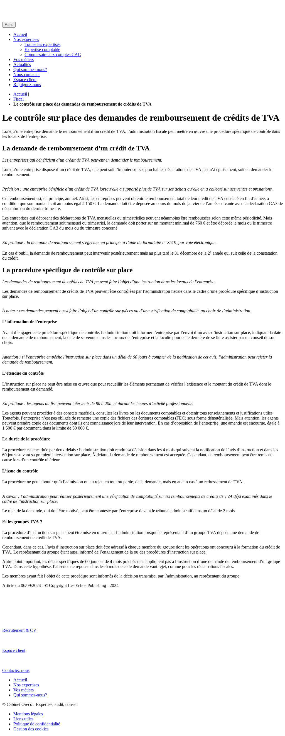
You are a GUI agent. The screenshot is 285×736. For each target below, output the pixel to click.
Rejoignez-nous (27, 84)
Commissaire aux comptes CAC (52, 54)
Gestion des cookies (30, 729)
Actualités (22, 64)
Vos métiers (23, 59)
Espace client (24, 79)
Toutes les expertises (42, 44)
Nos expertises (26, 39)
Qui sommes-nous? (30, 69)
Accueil (20, 34)
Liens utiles (23, 718)
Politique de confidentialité (36, 724)
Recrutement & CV (19, 630)
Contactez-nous (16, 670)
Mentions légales (28, 713)
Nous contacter (26, 74)
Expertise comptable (42, 49)
